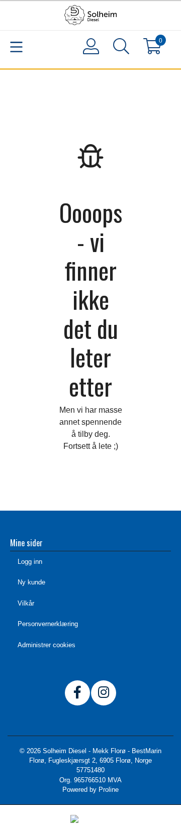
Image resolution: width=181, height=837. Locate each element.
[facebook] (77, 692)
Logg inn (30, 561)
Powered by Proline (90, 789)
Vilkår (26, 603)
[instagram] (103, 692)
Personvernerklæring (48, 624)
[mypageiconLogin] (90, 46)
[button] (120, 48)
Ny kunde (31, 582)
